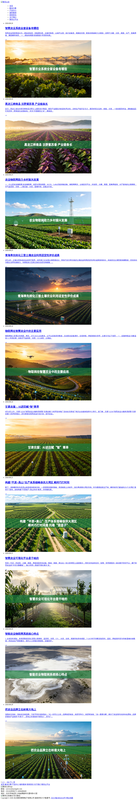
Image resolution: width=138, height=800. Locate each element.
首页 (11, 6)
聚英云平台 (13, 19)
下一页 (12, 782)
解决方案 (12, 8)
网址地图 (69, 798)
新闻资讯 (12, 15)
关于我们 (12, 17)
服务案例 (12, 13)
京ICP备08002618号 (58, 798)
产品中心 (12, 10)
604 (8, 782)
